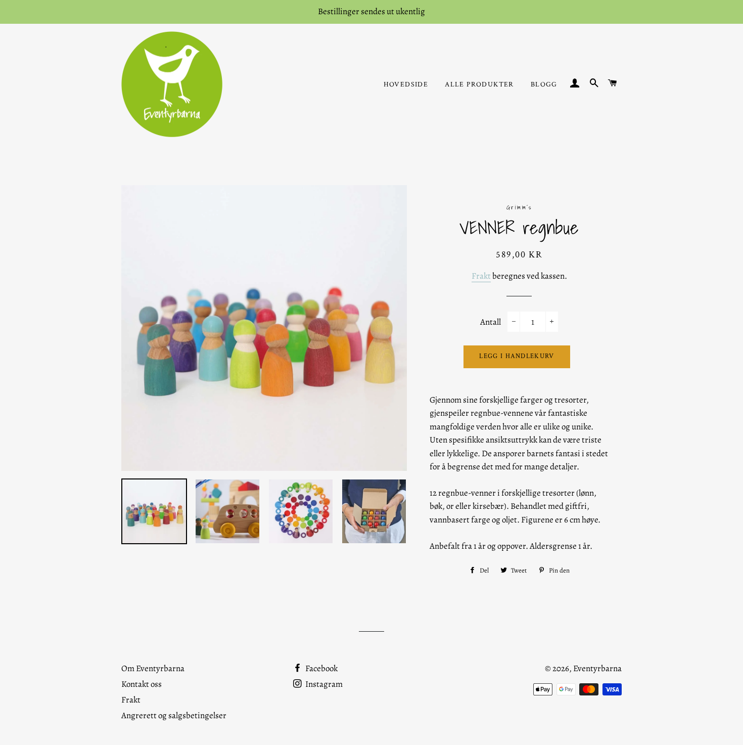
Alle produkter (479, 84)
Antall (490, 322)
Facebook (321, 668)
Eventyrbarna (597, 668)
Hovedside (406, 84)
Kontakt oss (141, 684)
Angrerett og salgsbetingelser (173, 715)
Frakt (481, 276)
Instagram (323, 684)
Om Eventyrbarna (152, 668)
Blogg (544, 84)
